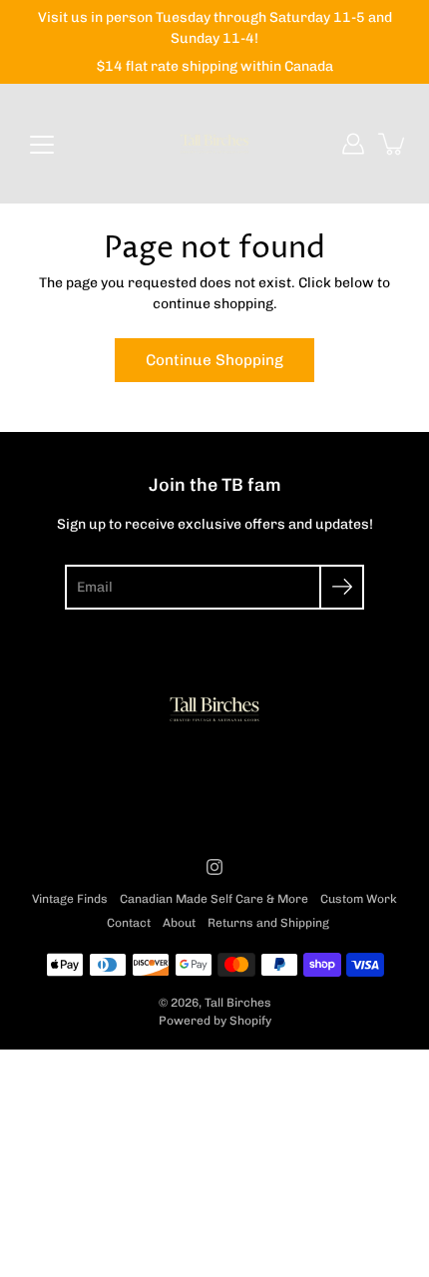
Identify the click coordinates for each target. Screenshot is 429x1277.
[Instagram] (214, 867)
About (179, 923)
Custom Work (358, 899)
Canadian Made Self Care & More (214, 899)
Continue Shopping (214, 360)
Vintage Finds (70, 899)
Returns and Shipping (268, 923)
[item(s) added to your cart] (393, 144)
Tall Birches (238, 1003)
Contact (129, 923)
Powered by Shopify (215, 1021)
